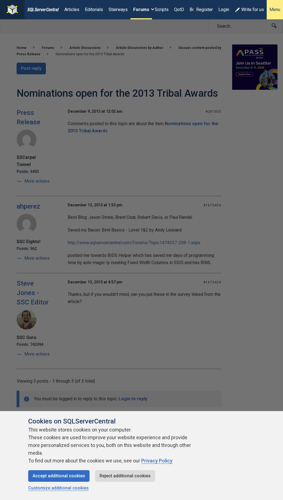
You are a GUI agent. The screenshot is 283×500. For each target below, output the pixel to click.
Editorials (94, 9)
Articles (71, 9)
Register (204, 9)
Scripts (162, 9)
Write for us (252, 9)
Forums (141, 9)
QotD (179, 9)
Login (223, 9)
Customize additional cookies (58, 488)
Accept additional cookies (59, 475)
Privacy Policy (156, 461)
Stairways (118, 9)
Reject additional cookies (125, 475)
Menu (274, 9)
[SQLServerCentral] (12, 9)
